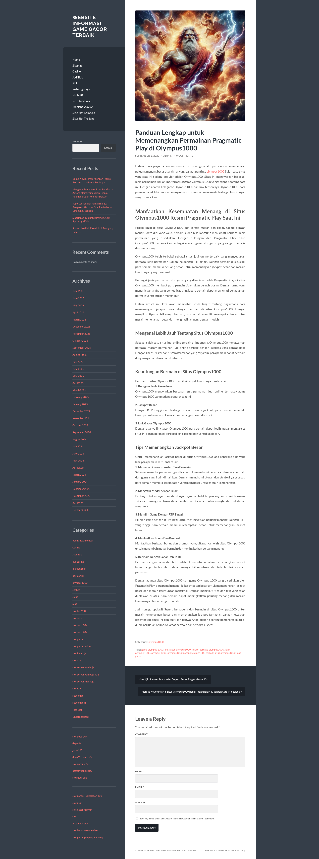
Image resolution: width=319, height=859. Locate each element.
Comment (142, 734)
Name (139, 771)
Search (77, 141)
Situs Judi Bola (81, 101)
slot (74, 816)
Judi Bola (78, 77)
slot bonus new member (85, 830)
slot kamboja (79, 653)
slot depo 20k (79, 632)
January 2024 (80, 481)
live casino (78, 561)
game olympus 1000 (152, 649)
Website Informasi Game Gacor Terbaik (89, 26)
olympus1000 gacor (178, 652)
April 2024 (78, 467)
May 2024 (78, 460)
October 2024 (80, 425)
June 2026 (78, 298)
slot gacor (77, 639)
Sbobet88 (78, 95)
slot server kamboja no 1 (85, 674)
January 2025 (80, 404)
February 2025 (80, 397)
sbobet (76, 589)
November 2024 (81, 418)
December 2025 (81, 326)
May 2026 (78, 305)
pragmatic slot (80, 823)
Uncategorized (80, 716)
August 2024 (79, 439)
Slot (74, 83)
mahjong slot (79, 568)
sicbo (75, 596)
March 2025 (79, 390)
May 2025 (78, 375)
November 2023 (81, 495)
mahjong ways (81, 89)
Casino (76, 71)
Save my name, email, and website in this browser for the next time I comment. (177, 818)
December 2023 (81, 488)
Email (139, 787)
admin (167, 155)
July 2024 (77, 446)
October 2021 (80, 509)
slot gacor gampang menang (87, 837)
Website (140, 802)
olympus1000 (80, 582)
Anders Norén (227, 850)
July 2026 (77, 291)
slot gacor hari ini (81, 646)
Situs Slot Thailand (83, 118)
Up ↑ (242, 850)
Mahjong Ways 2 (82, 107)
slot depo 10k (79, 625)
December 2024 (81, 411)
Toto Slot (77, 709)
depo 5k (76, 743)
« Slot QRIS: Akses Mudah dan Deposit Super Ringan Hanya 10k (173, 679)
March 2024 (79, 474)
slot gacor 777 (80, 763)
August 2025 (79, 354)
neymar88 (78, 575)
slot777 (76, 688)
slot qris (76, 660)
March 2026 (79, 319)
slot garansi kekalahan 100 (87, 795)
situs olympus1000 (225, 652)
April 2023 (78, 502)
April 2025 (78, 382)
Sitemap (77, 65)
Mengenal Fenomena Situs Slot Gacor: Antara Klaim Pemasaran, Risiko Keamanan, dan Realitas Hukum (93, 193)
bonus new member (82, 540)
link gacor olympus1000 (177, 649)
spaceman (77, 695)
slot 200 (77, 802)
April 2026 (78, 312)
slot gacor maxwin (82, 809)
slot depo (77, 617)
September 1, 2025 (147, 155)
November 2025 (81, 333)
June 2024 (78, 453)
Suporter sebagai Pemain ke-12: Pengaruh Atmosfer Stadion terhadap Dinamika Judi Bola (92, 207)
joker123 (77, 750)
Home (76, 59)
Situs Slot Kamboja (83, 113)
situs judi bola (79, 777)
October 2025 (80, 340)
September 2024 (81, 432)
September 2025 (81, 347)
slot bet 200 (79, 610)
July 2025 (77, 361)
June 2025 (78, 368)
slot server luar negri (83, 681)
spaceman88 (79, 702)
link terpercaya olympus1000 (208, 649)
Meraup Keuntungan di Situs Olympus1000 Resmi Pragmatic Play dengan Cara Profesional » (192, 691)
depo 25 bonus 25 (82, 756)
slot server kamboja (83, 667)
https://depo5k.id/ (82, 770)
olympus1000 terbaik (202, 652)
